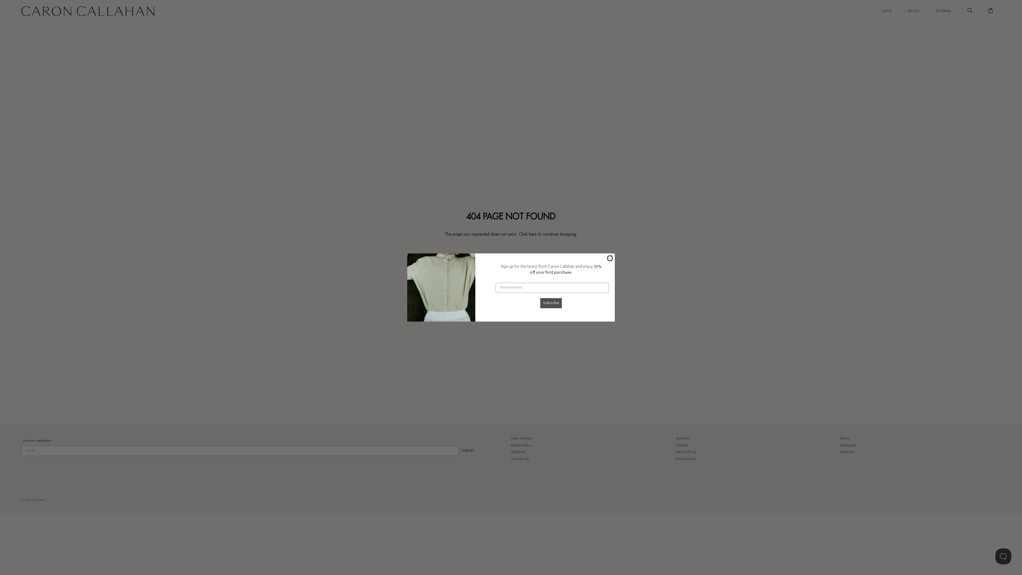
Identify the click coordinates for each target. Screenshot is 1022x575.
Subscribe (551, 303)
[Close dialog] (610, 258)
